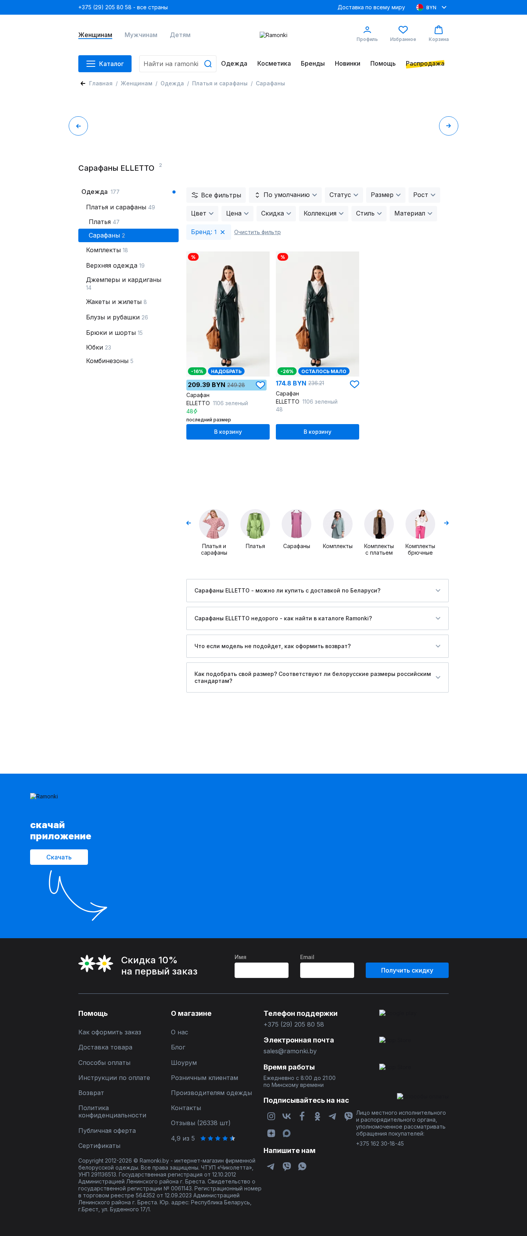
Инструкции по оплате (114, 1078)
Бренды (313, 63)
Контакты (186, 1108)
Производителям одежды (211, 1093)
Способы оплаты (104, 1062)
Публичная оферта (107, 1130)
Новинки (347, 63)
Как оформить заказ (109, 1032)
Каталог (111, 64)
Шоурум (184, 1062)
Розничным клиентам (204, 1078)
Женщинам (95, 35)
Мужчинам (141, 35)
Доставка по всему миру (371, 7)
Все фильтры (221, 195)
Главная (101, 83)
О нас (179, 1032)
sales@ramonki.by (290, 1051)
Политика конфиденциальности (112, 1111)
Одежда (234, 63)
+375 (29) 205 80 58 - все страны (123, 7)
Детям (180, 35)
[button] (260, 385)
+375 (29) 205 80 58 (294, 1024)
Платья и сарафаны (220, 83)
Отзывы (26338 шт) (201, 1123)
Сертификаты (99, 1145)
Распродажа (425, 63)
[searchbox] (177, 63)
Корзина (439, 39)
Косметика (274, 63)
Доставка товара (105, 1047)
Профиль (367, 39)
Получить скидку (407, 970)
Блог (178, 1047)
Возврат (91, 1093)
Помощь (383, 63)
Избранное (403, 39)
